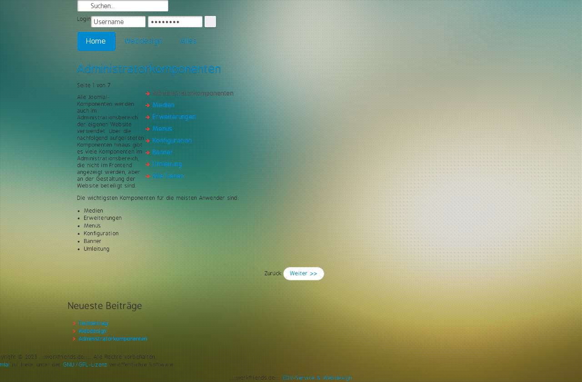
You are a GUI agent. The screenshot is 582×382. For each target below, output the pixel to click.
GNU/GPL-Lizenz (85, 365)
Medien (164, 105)
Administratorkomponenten (149, 68)
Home (96, 41)
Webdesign (143, 41)
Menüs (162, 128)
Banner (163, 152)
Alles (189, 41)
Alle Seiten (168, 175)
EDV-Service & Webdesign (317, 378)
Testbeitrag (93, 323)
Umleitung (167, 164)
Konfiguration (172, 140)
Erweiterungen (174, 116)
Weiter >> (303, 273)
